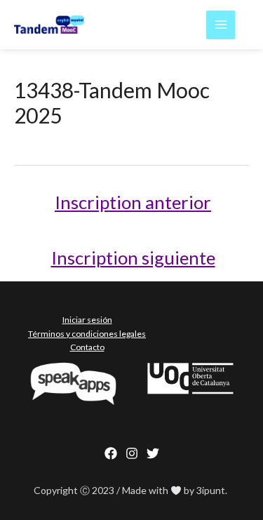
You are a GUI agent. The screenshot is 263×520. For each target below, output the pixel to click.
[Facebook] (110, 453)
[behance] (153, 453)
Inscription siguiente (133, 257)
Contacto (87, 347)
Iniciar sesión (87, 319)
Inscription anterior (133, 202)
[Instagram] (132, 453)
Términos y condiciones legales (87, 333)
